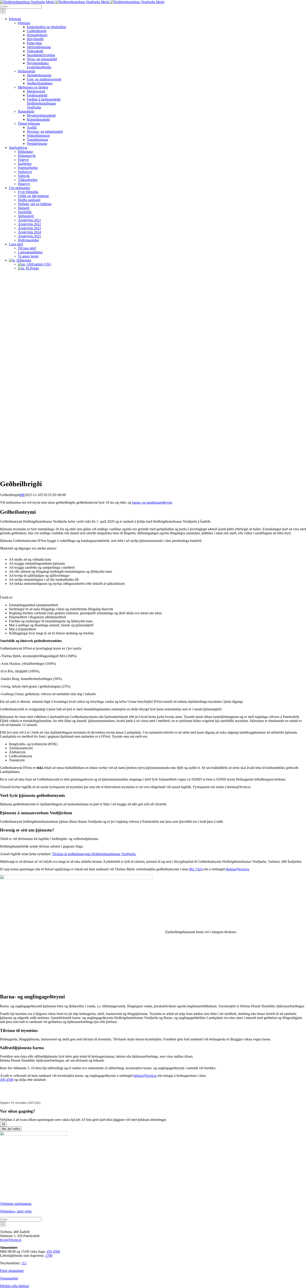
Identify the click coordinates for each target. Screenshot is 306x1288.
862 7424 (196, 869)
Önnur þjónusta (29, 123)
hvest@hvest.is (10, 1240)
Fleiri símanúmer (12, 1271)
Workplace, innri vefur (16, 1211)
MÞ (22, 495)
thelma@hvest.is (237, 869)
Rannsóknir (26, 111)
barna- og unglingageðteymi (152, 502)
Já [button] (3, 1124)
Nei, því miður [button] (11, 1128)
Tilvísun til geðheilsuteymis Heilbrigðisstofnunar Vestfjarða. (94, 854)
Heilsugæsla (26, 71)
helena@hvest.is (145, 1076)
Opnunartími (9, 1278)
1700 (48, 1255)
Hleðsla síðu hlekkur (14, 1286)
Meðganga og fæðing (33, 87)
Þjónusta (24, 23)
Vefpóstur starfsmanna (15, 1204)
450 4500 (6, 1080)
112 (23, 1263)
